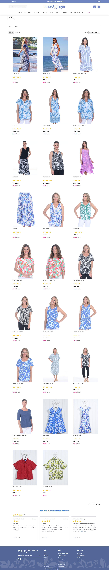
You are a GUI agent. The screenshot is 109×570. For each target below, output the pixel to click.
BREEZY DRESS (77, 177)
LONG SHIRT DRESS (48, 383)
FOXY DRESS (16, 73)
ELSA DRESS (46, 435)
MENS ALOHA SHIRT (48, 486)
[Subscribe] (39, 555)
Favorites (46, 555)
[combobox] (18, 6)
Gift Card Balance (62, 560)
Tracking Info (13, 1)
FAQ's (59, 557)
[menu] (54, 12)
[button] (94, 7)
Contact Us (79, 553)
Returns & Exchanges (63, 553)
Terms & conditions (62, 562)
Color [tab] (15, 26)
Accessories (46, 566)
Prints (45, 564)
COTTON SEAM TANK (48, 332)
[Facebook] (21, 559)
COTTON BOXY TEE (17, 280)
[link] (23, 537)
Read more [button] (51, 531)
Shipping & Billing (62, 555)
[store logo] (54, 6)
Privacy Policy (61, 564)
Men (45, 562)
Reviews (79, 562)
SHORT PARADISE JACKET (79, 125)
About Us (79, 557)
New (45, 553)
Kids (45, 560)
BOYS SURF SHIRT (17, 486)
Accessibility (61, 566)
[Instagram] (19, 559)
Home (8, 19)
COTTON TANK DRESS (78, 332)
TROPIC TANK (46, 177)
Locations (79, 560)
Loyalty (98, 1)
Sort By (86, 32)
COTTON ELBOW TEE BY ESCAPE (20, 435)
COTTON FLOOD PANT (78, 383)
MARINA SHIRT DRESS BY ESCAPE (81, 73)
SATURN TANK (76, 228)
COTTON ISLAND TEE (78, 280)
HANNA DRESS (77, 435)
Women (45, 557)
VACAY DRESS (46, 125)
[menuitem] (20, 12)
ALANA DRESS (46, 73)
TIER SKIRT (15, 177)
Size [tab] (10, 26)
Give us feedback (81, 555)
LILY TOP (15, 125)
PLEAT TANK (46, 228)
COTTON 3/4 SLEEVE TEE (49, 280)
